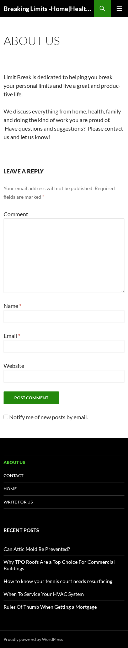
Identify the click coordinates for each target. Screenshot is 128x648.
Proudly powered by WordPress (33, 639)
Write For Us (18, 502)
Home (10, 488)
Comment (16, 214)
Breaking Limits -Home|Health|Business (49, 8)
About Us (14, 462)
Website (14, 365)
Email (12, 335)
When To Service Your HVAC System (44, 594)
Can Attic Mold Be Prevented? (37, 549)
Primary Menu (119, 8)
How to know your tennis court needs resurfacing (58, 581)
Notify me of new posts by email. (48, 417)
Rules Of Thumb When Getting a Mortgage (50, 607)
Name (12, 305)
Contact (13, 475)
